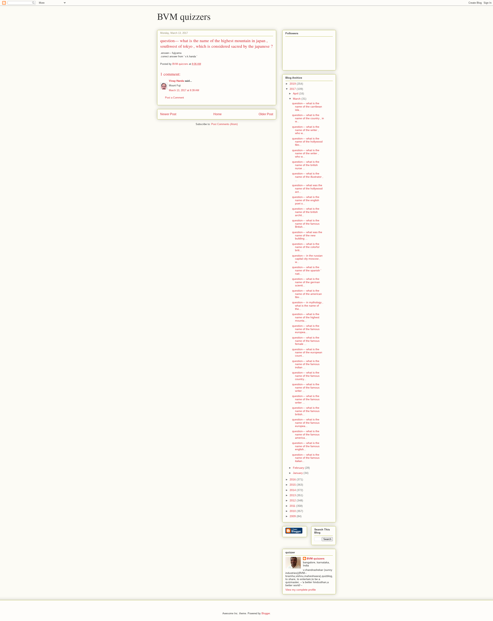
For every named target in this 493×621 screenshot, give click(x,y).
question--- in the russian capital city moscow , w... (307, 259)
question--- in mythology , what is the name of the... (307, 305)
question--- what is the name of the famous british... (305, 411)
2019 (293, 83)
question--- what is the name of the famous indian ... (305, 364)
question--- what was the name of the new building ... (307, 235)
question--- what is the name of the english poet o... (305, 200)
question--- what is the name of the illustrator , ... (307, 177)
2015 (293, 484)
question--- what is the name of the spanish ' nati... (306, 270)
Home (217, 114)
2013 (293, 495)
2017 (293, 88)
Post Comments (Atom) (224, 124)
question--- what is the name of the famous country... (305, 376)
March (297, 98)
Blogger (266, 613)
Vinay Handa (176, 80)
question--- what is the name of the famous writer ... (305, 387)
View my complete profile (300, 589)
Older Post (266, 114)
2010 (293, 511)
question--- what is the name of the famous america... (305, 434)
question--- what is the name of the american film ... (307, 294)
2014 (293, 490)
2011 (293, 505)
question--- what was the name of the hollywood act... (307, 188)
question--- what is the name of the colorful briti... (305, 247)
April (296, 93)
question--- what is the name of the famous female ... (305, 341)
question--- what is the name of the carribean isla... (307, 106)
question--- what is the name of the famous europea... (305, 329)
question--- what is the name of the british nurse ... (305, 165)
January (298, 472)
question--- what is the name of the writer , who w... (305, 130)
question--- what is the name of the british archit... (305, 212)
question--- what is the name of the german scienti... (306, 282)
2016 (293, 479)
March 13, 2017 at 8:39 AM (184, 90)
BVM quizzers (184, 16)
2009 (293, 516)
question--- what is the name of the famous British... (305, 223)
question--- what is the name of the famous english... (305, 446)
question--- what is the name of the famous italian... (305, 458)
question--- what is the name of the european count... (307, 352)
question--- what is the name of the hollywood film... (307, 142)
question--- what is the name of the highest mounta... (305, 317)
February (299, 467)
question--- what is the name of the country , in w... (308, 118)
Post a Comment (174, 97)
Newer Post (168, 114)
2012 (293, 500)
